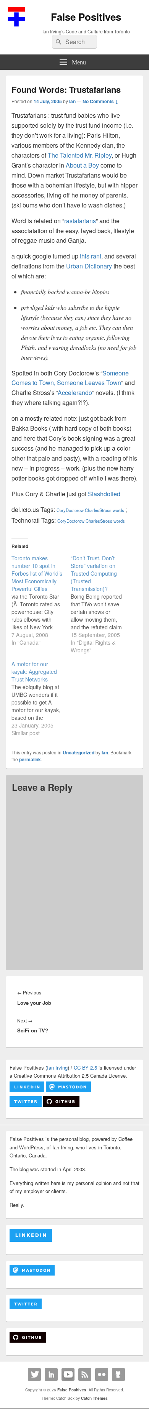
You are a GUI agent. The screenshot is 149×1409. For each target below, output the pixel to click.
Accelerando (75, 392)
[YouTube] (68, 1374)
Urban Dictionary (89, 266)
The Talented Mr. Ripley (80, 155)
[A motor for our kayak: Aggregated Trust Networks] (41, 698)
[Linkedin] (51, 1374)
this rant (90, 256)
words (118, 510)
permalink (30, 759)
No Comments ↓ (100, 101)
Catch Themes (94, 1398)
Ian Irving (57, 1067)
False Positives (86, 17)
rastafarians (80, 220)
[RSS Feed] (84, 1374)
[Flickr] (101, 1374)
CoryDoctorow (70, 510)
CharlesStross (99, 510)
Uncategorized (78, 752)
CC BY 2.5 (85, 1067)
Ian (72, 101)
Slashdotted (104, 493)
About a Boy (82, 165)
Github (118, 1374)
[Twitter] (34, 1374)
